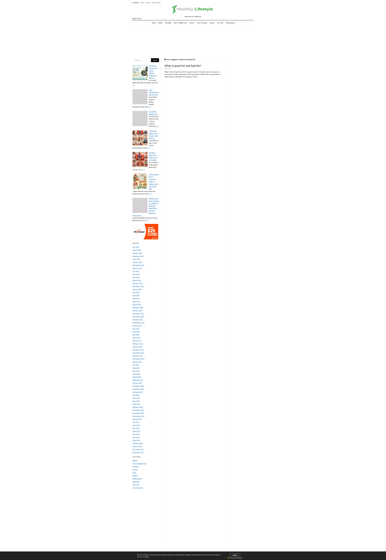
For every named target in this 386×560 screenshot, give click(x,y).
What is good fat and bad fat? (182, 66)
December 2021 (138, 350)
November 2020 (138, 389)
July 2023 (135, 292)
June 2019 (136, 425)
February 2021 (137, 380)
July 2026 (135, 247)
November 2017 (138, 452)
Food (134, 472)
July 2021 (135, 365)
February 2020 (137, 407)
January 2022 (137, 347)
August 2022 (137, 325)
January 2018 (137, 446)
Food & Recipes (202, 23)
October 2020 (137, 392)
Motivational (230, 23)
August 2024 (137, 268)
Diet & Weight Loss (180, 23)
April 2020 (136, 404)
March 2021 (136, 377)
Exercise (135, 466)
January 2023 (137, 310)
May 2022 (136, 334)
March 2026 (136, 250)
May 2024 (136, 277)
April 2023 (136, 301)
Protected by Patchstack (235, 558)
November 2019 (138, 413)
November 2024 (138, 265)
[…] (133, 85)
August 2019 (137, 419)
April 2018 (136, 440)
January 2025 (137, 262)
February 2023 (137, 307)
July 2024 (135, 271)
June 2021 (136, 368)
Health (160, 23)
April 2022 (136, 338)
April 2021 (136, 374)
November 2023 (138, 286)
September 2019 (138, 416)
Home (142, 2)
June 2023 (136, 295)
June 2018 (136, 434)
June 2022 (136, 331)
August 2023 (137, 289)
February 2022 (137, 344)
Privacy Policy (156, 2)
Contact (147, 2)
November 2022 (138, 316)
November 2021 (138, 353)
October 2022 (137, 319)
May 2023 (136, 298)
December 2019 (138, 410)
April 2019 (136, 431)
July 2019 (135, 422)
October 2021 (137, 356)
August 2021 (137, 362)
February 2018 (137, 443)
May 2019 (136, 428)
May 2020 (136, 401)
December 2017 (138, 449)
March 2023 (136, 304)
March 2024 (136, 280)
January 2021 (137, 383)
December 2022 (138, 313)
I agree (235, 555)
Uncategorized (137, 488)
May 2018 (136, 437)
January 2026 (137, 253)
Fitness (191, 23)
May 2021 (136, 371)
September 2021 (138, 359)
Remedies (168, 23)
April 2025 (136, 259)
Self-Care (220, 23)
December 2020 (138, 386)
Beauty (212, 23)
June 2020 (136, 398)
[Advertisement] (193, 41)
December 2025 (138, 256)
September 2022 (138, 322)
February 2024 (137, 283)
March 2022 (136, 341)
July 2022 (135, 328)
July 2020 (135, 395)
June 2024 (136, 274)
